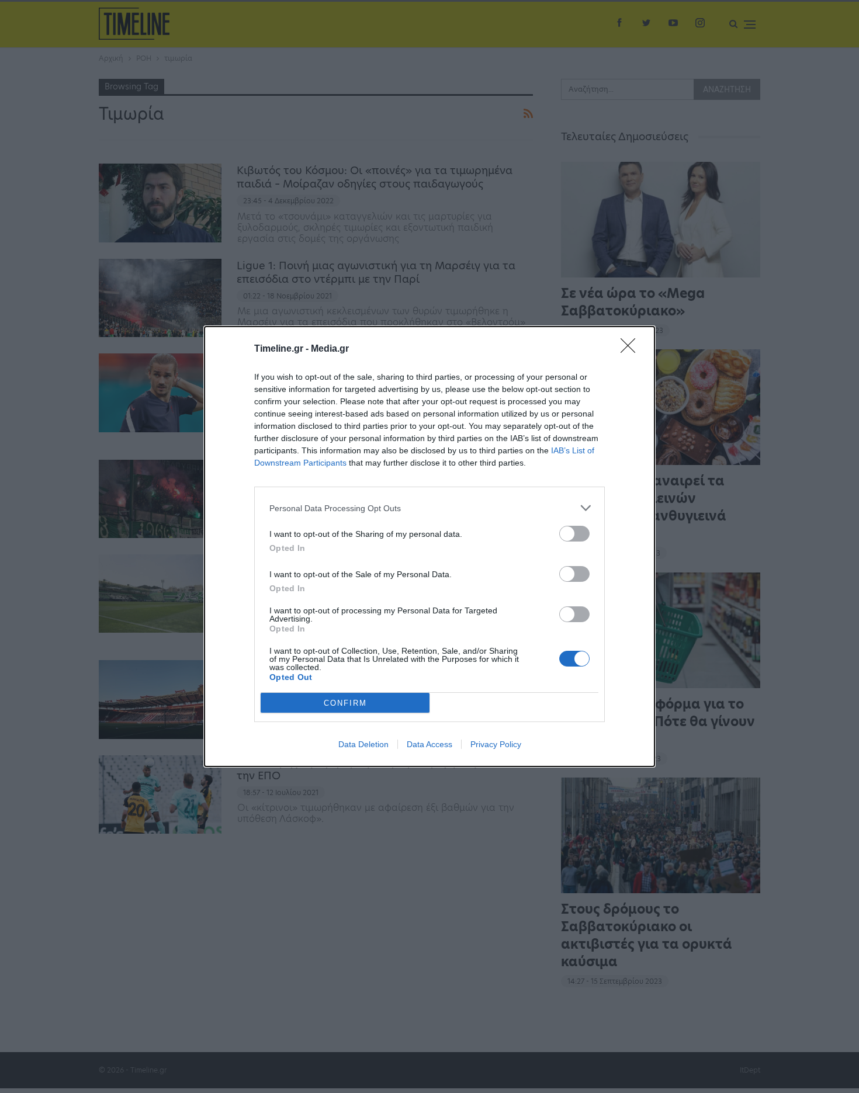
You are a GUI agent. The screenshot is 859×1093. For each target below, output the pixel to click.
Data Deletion (363, 744)
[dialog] (429, 546)
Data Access (429, 744)
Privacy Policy (495, 744)
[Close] (632, 349)
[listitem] (429, 508)
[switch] (574, 534)
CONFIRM (345, 703)
